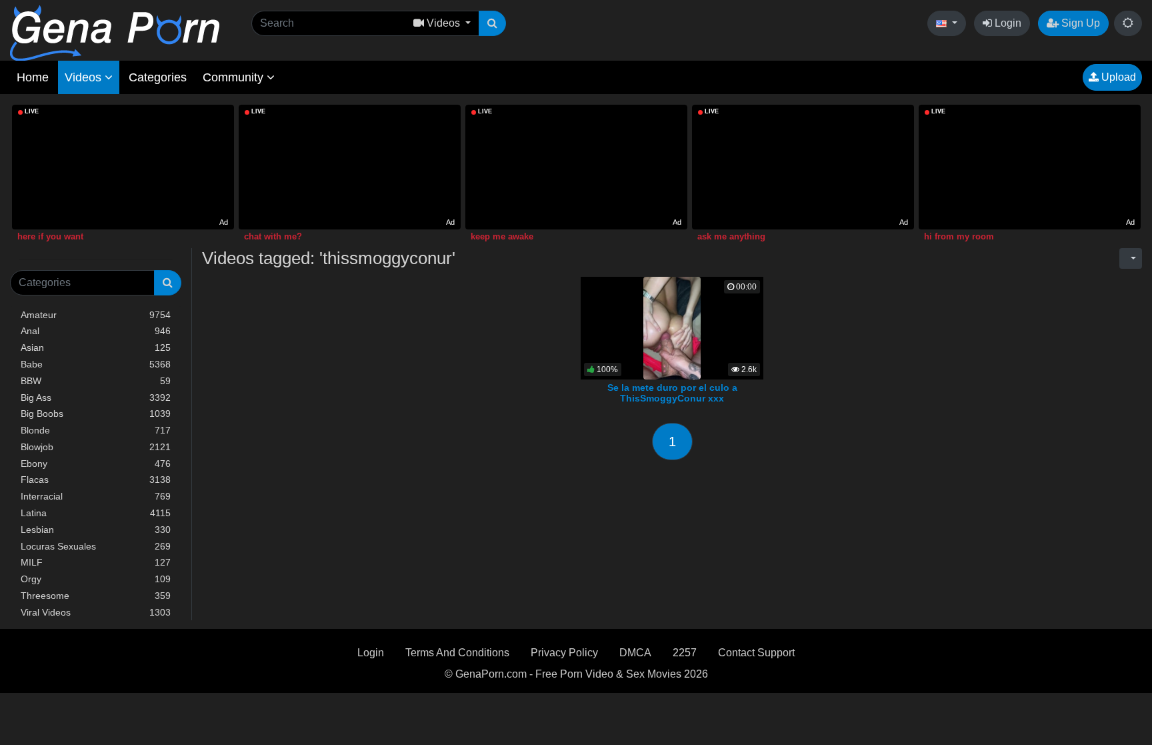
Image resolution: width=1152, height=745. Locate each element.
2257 (685, 652)
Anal (96, 330)
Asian (96, 347)
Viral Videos (96, 612)
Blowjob (96, 447)
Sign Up (1079, 23)
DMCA (635, 652)
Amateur (96, 314)
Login (1006, 23)
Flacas (96, 479)
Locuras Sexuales (96, 546)
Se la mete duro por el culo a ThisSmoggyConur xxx (672, 393)
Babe (96, 364)
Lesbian (96, 529)
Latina (96, 513)
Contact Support (756, 652)
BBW (96, 381)
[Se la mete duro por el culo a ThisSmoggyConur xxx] (672, 327)
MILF (96, 562)
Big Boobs (96, 413)
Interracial (96, 496)
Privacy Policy (564, 652)
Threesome (96, 595)
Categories (158, 77)
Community (235, 77)
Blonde (96, 430)
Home (33, 77)
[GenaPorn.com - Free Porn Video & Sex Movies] (114, 32)
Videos (85, 77)
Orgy (96, 579)
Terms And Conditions (457, 652)
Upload (1117, 77)
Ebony (96, 463)
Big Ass (96, 397)
